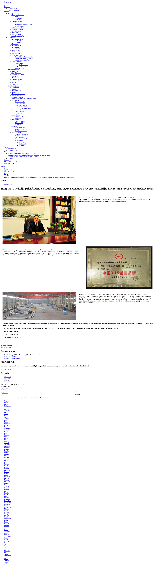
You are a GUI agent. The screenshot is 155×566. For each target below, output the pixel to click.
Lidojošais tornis (16, 31)
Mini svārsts (14, 44)
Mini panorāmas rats (17, 39)
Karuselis (14, 126)
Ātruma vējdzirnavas (17, 81)
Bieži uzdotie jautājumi (10, 161)
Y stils (17, 16)
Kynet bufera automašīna (22, 60)
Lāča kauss (18, 118)
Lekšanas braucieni (16, 110)
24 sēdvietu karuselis (21, 131)
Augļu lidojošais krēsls (21, 136)
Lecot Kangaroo (19, 111)
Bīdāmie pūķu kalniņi (21, 121)
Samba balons (19, 140)
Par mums (7, 7)
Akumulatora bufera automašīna (24, 57)
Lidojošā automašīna (17, 95)
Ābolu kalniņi (19, 124)
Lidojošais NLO (16, 34)
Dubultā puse (19, 42)
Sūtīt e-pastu (4, 388)
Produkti (6, 11)
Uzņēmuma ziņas (9, 184)
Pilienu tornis (15, 71)
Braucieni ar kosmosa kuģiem (23, 108)
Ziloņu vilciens (23, 66)
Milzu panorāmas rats (17, 15)
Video (6, 147)
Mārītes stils (22, 145)
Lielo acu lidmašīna (17, 53)
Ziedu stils (18, 19)
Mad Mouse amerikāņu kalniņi (23, 24)
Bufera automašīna (16, 55)
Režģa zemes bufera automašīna (24, 58)
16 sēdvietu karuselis (21, 129)
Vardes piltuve (15, 50)
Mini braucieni (12, 37)
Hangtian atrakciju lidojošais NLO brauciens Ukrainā (23, 156)
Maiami (13, 92)
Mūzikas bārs (15, 78)
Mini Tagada (15, 47)
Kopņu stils (18, 18)
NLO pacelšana (15, 49)
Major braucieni (12, 13)
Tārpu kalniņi (19, 123)
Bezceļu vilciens (19, 68)
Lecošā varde (19, 113)
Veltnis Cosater (19, 23)
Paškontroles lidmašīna (21, 107)
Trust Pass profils (13, 8)
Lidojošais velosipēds (21, 139)
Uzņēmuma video (13, 150)
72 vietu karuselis (20, 127)
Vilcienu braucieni (16, 61)
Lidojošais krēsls (16, 132)
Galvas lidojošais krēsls (21, 134)
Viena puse (18, 40)
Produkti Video (12, 148)
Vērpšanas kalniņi (20, 26)
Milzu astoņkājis (16, 90)
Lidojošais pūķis (19, 137)
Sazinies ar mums (9, 163)
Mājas (6, 5)
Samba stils (22, 142)
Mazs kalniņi (15, 119)
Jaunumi (6, 160)
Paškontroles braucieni (17, 100)
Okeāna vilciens (23, 65)
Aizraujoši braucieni (13, 69)
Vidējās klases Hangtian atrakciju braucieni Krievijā (22, 153)
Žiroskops (14, 52)
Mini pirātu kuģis (16, 45)
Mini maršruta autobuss (18, 94)
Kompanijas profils (13, 10)
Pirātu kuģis (14, 32)
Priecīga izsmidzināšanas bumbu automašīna (24, 98)
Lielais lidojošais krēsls (17, 28)
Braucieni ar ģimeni (13, 86)
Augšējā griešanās (16, 84)
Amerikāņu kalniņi (16, 21)
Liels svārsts (14, 76)
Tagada (13, 89)
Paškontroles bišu (20, 102)
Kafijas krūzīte (19, 116)
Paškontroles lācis (20, 103)
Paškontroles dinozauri (21, 105)
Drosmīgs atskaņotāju (17, 36)
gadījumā (10, 158)
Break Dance (15, 87)
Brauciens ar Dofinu (17, 97)
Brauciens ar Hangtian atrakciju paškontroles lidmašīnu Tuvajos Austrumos (29, 155)
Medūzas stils (22, 144)
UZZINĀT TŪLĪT (6, 369)
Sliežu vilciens (19, 63)
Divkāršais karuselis (17, 29)
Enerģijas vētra (15, 82)
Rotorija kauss (15, 115)
